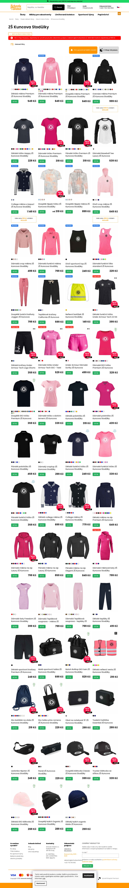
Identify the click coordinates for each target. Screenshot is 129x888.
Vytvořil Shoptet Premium (110, 878)
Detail (15, 101)
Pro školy (13, 849)
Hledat (59, 7)
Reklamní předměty (16, 856)
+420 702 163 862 (106, 8)
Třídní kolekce (14, 851)
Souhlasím (88, 875)
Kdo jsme (31, 849)
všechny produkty (16, 858)
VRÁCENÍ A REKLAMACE (68, 850)
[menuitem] (22, 14)
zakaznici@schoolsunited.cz (73, 860)
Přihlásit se (87, 866)
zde (44, 878)
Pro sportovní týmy (16, 854)
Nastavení (40, 883)
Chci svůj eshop (33, 852)
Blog (29, 847)
